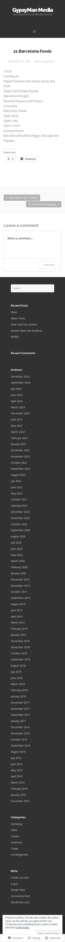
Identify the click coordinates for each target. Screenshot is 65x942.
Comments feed (20, 896)
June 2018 (16, 678)
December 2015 (20, 801)
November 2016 (20, 733)
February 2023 (19, 438)
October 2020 (19, 524)
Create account (20, 877)
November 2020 (20, 518)
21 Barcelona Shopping (44, 204)
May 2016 (16, 770)
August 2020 (18, 536)
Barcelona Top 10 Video (22, 197)
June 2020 (16, 548)
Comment (49, 264)
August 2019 (18, 604)
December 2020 (20, 512)
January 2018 (18, 696)
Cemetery (16, 824)
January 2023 (18, 444)
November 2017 (20, 708)
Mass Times (18, 318)
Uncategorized (45, 61)
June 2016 (16, 764)
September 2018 (20, 659)
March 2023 (18, 432)
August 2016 (18, 751)
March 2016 (18, 782)
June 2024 (16, 395)
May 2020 (16, 555)
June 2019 (16, 610)
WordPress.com (20, 902)
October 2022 (19, 462)
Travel (14, 848)
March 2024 (18, 407)
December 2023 (20, 413)
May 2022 (16, 493)
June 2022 (16, 487)
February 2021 (19, 505)
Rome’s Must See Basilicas (26, 330)
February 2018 (19, 690)
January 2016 (18, 795)
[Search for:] (32, 288)
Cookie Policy (22, 927)
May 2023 (16, 425)
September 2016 (20, 745)
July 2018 (16, 672)
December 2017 (20, 702)
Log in (14, 883)
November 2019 (20, 585)
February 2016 (19, 788)
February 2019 (19, 628)
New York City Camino (24, 324)
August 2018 (18, 665)
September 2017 (20, 714)
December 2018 (20, 641)
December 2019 (20, 579)
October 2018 (19, 653)
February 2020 (19, 567)
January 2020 (18, 573)
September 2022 (20, 468)
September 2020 (20, 530)
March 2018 (18, 684)
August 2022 (18, 475)
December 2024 (20, 376)
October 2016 (19, 739)
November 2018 (20, 647)
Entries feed (18, 890)
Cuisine (15, 836)
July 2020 (16, 542)
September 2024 (20, 382)
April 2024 (16, 401)
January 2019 (18, 635)
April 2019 (16, 616)
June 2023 (16, 419)
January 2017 (18, 721)
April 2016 (16, 776)
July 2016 (16, 758)
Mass (14, 312)
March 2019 (18, 622)
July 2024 (16, 388)
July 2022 (16, 481)
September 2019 (20, 598)
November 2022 (20, 456)
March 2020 (18, 561)
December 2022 (20, 450)
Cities (14, 830)
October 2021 (19, 499)
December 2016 (20, 727)
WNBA (15, 336)
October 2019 (19, 591)
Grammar (16, 842)
